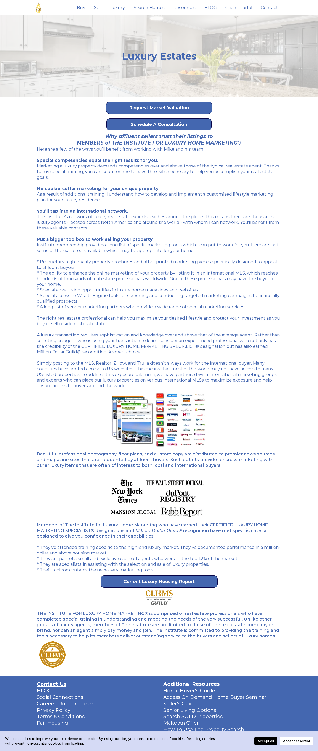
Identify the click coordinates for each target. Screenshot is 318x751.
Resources (184, 7)
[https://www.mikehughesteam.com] (38, 7)
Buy (81, 7)
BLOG (210, 7)
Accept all (265, 741)
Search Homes (149, 7)
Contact (269, 7)
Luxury (117, 7)
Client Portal (238, 7)
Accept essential (296, 741)
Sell (97, 7)
